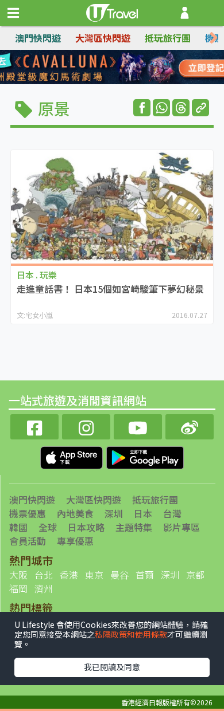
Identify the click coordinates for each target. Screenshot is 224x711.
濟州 (43, 588)
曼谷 (119, 575)
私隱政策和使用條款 (131, 634)
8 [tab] (138, 81)
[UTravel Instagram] (86, 425)
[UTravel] (112, 11)
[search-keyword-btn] (208, 12)
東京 (94, 575)
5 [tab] (86, 81)
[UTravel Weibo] (189, 425)
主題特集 (133, 527)
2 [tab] (103, 67)
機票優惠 (27, 513)
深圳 (114, 513)
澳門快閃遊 (38, 38)
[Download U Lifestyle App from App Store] (73, 456)
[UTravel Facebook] (34, 425)
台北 (43, 575)
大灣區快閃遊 (102, 38)
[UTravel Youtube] (138, 425)
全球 (47, 527)
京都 (195, 575)
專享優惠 (75, 541)
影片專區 (181, 527)
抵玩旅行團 (168, 38)
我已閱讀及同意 (112, 667)
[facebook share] (142, 107)
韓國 (18, 527)
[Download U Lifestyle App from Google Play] (145, 456)
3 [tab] (120, 67)
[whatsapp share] (161, 107)
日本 (143, 513)
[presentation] (213, 38)
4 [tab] (138, 67)
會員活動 (27, 541)
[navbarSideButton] (13, 13)
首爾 (145, 575)
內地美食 (75, 513)
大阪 (18, 575)
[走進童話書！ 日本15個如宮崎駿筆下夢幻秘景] (112, 207)
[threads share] (181, 107)
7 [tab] (120, 81)
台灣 (172, 513)
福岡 (18, 588)
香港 (69, 575)
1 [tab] (86, 67)
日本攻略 (86, 527)
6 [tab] (103, 81)
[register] (184, 12)
